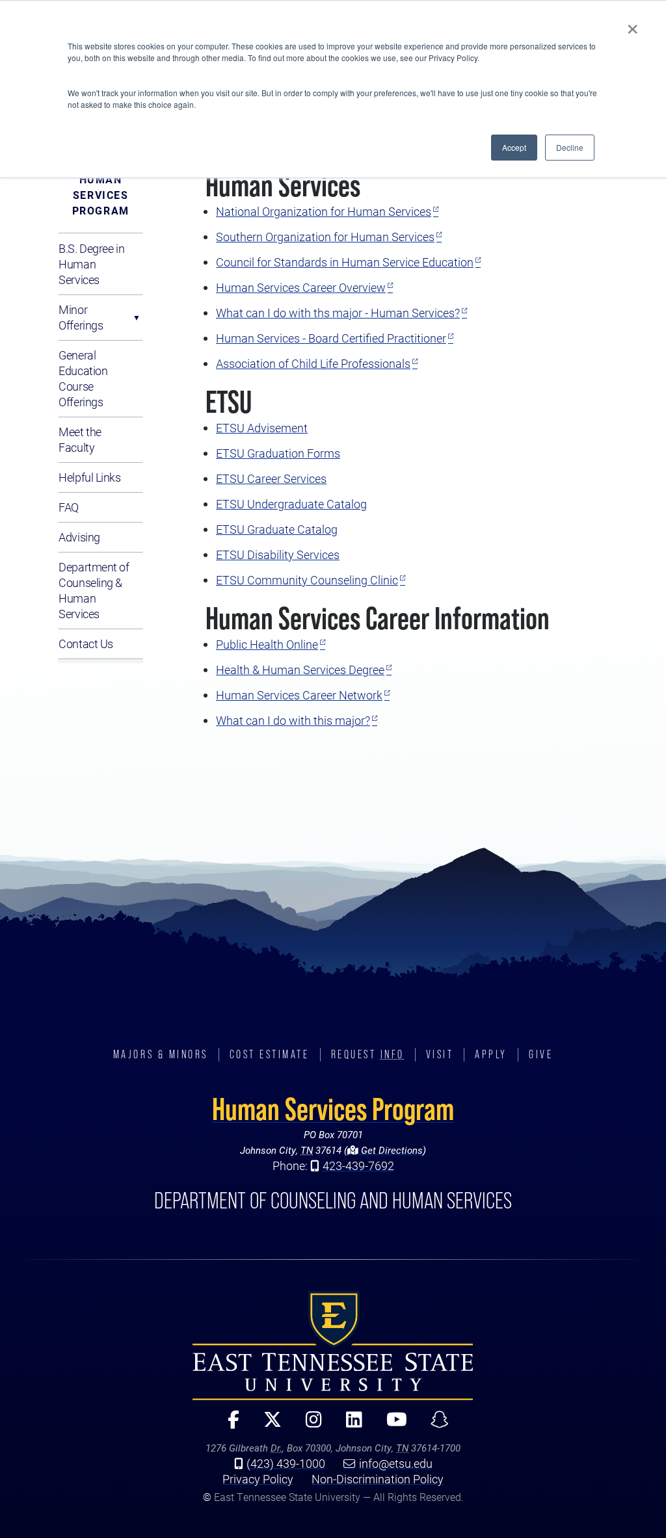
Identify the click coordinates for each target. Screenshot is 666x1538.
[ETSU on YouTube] (391, 1425)
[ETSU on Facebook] (228, 1425)
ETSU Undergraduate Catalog (291, 504)
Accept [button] (514, 147)
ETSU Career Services (271, 478)
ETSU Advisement (262, 428)
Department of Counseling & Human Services (94, 590)
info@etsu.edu (396, 1463)
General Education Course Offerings (83, 378)
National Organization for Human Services (323, 211)
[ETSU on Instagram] (308, 1425)
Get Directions (390, 1149)
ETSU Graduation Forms (278, 453)
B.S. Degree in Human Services (91, 264)
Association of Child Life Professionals (313, 363)
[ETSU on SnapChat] (435, 1425)
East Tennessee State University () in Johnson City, (333, 1345)
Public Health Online (267, 644)
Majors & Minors (160, 1054)
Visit (440, 1054)
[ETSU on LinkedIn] (348, 1425)
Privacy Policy (257, 1479)
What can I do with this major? (293, 720)
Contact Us (86, 643)
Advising (79, 537)
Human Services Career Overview (301, 287)
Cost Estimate (270, 1054)
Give (541, 1054)
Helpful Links (89, 477)
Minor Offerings (81, 317)
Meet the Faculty (80, 439)
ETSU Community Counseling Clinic (307, 580)
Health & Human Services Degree (300, 669)
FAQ (69, 507)
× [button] (632, 25)
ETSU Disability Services (278, 554)
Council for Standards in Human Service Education (344, 262)
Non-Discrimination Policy (378, 1479)
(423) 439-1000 (285, 1463)
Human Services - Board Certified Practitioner (331, 338)
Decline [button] (569, 147)
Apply (491, 1054)
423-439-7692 (358, 1165)
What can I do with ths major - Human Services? (338, 312)
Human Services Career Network (299, 695)
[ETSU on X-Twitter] (267, 1425)
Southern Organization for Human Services (325, 236)
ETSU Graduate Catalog (277, 529)
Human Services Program (100, 194)
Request (368, 1054)
